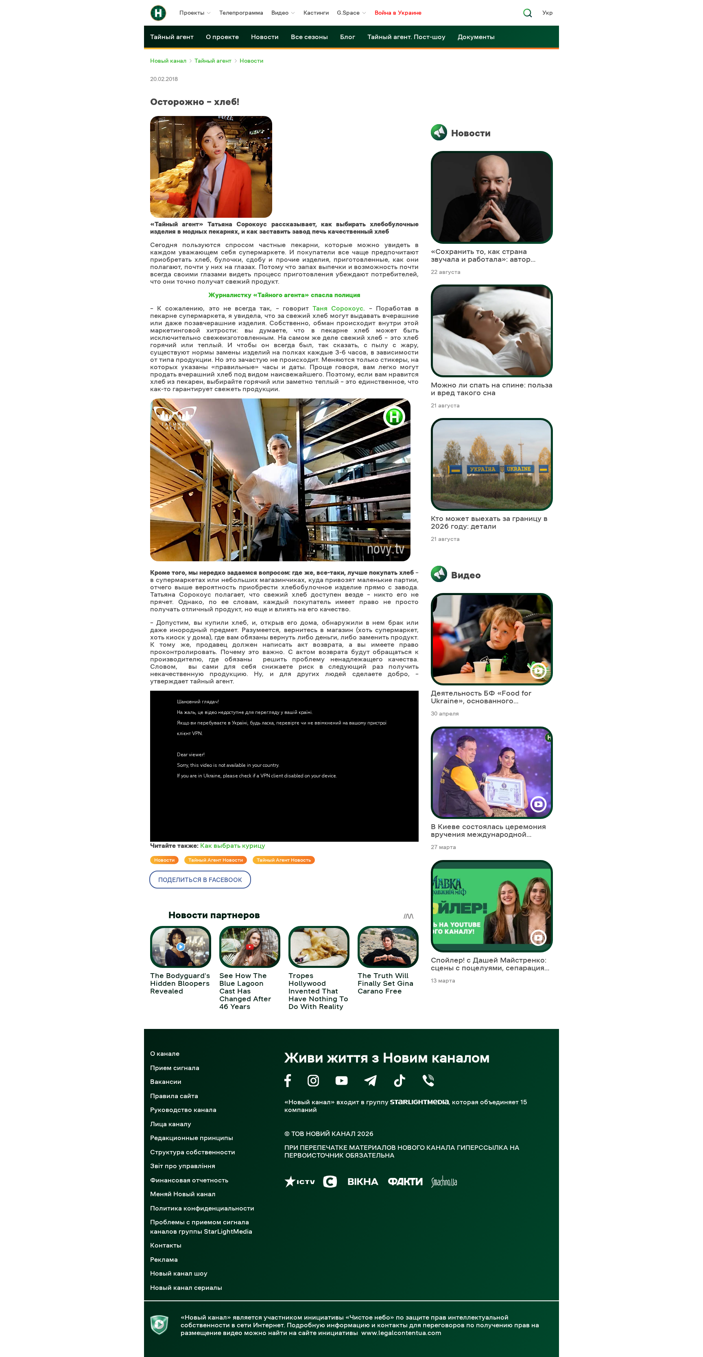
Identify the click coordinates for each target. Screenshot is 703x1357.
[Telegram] (370, 1082)
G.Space (348, 12)
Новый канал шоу (178, 1273)
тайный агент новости (215, 860)
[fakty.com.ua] (405, 1183)
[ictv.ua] (299, 1183)
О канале (164, 1053)
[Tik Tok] (399, 1082)
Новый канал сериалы (186, 1287)
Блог (347, 36)
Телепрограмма (241, 12)
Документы (476, 36)
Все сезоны (309, 36)
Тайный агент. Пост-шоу (406, 36)
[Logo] (158, 13)
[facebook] (287, 1082)
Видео (279, 12)
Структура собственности (192, 1152)
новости (164, 860)
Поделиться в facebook (200, 880)
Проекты (191, 12)
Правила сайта (174, 1095)
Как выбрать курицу (232, 845)
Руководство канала (183, 1109)
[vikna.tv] (362, 1183)
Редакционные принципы (191, 1137)
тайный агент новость (284, 860)
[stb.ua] (330, 1183)
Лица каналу (170, 1124)
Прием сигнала (174, 1067)
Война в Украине (398, 12)
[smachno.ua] (444, 1183)
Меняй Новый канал (183, 1194)
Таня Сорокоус (337, 308)
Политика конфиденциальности (202, 1208)
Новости (265, 36)
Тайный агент (172, 36)
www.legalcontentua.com (401, 1332)
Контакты (165, 1245)
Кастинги (316, 12)
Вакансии (165, 1081)
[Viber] (428, 1082)
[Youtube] (341, 1082)
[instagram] (313, 1082)
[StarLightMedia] (419, 1102)
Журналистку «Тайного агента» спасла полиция (284, 294)
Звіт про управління (182, 1165)
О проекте (222, 36)
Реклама (164, 1259)
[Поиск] (527, 15)
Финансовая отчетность (189, 1180)
